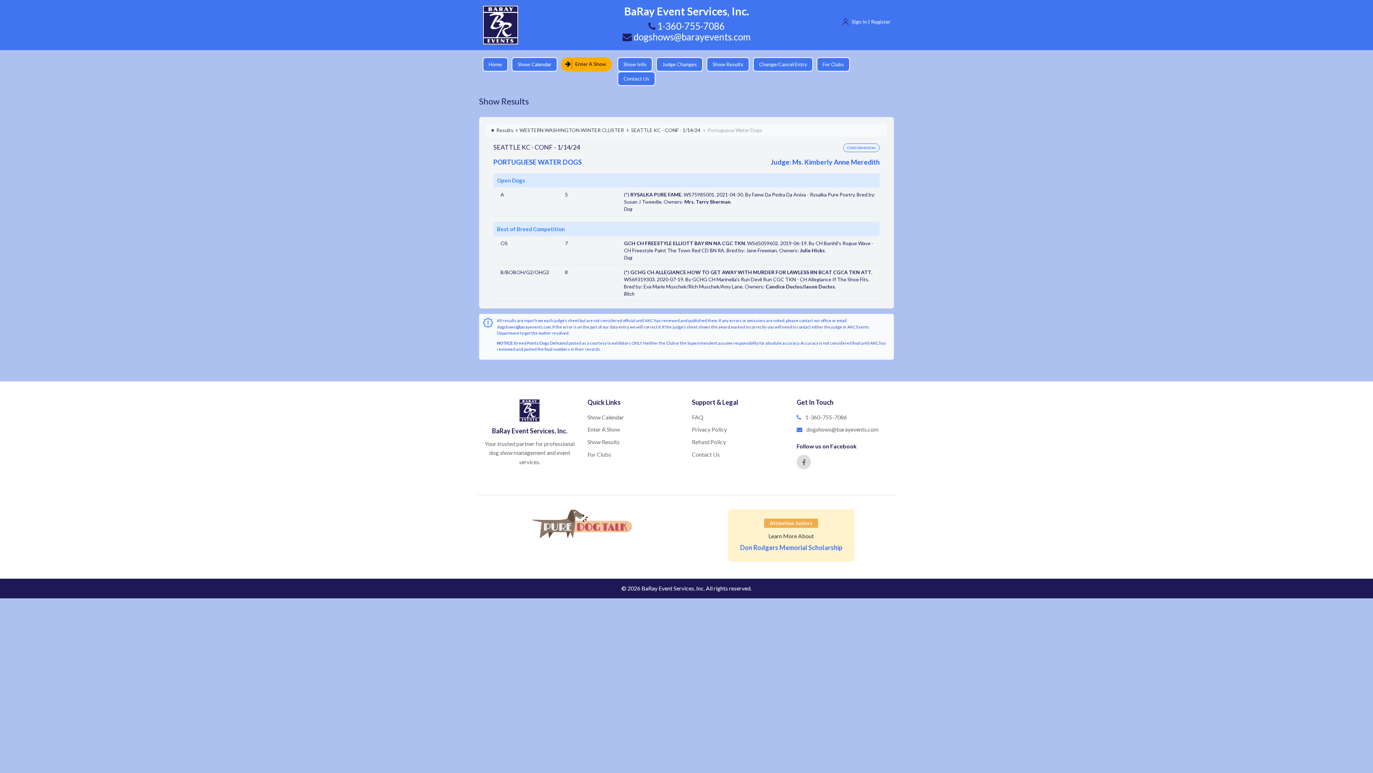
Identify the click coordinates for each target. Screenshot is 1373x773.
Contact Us (867, 64)
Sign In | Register (871, 22)
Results (504, 118)
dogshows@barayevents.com (691, 37)
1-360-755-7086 (826, 404)
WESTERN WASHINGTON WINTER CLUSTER (572, 118)
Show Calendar (534, 64)
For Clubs (827, 64)
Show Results (722, 64)
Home (495, 64)
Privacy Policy (709, 416)
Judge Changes (674, 64)
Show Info (629, 64)
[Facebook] (804, 449)
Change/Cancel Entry (778, 64)
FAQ (697, 404)
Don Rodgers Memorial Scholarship (791, 535)
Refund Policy (709, 429)
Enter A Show (588, 64)
